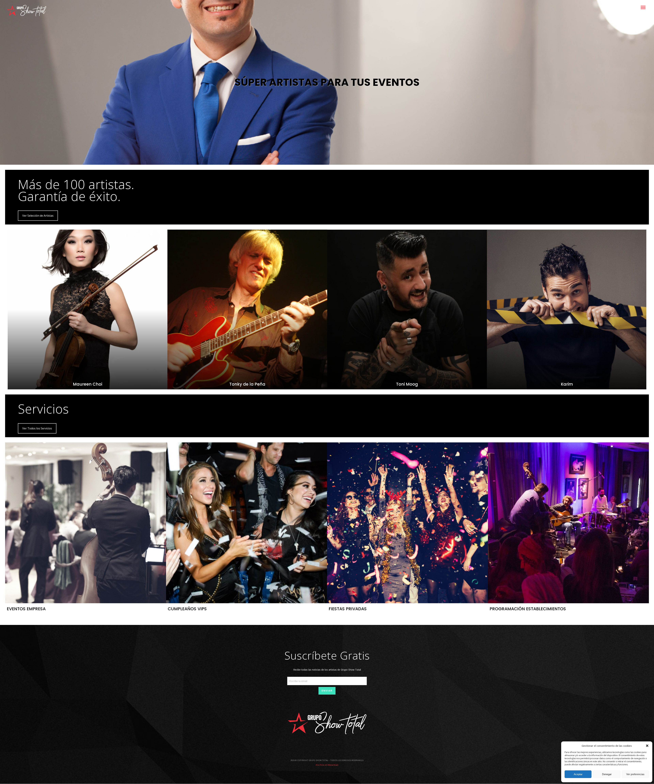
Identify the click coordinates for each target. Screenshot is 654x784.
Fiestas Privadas (348, 609)
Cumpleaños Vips (187, 609)
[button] (647, 745)
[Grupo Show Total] (26, 10)
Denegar (607, 774)
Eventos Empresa (26, 609)
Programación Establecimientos (528, 609)
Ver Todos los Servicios (37, 428)
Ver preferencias (635, 774)
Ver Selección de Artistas (37, 216)
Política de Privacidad (327, 765)
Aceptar (578, 774)
